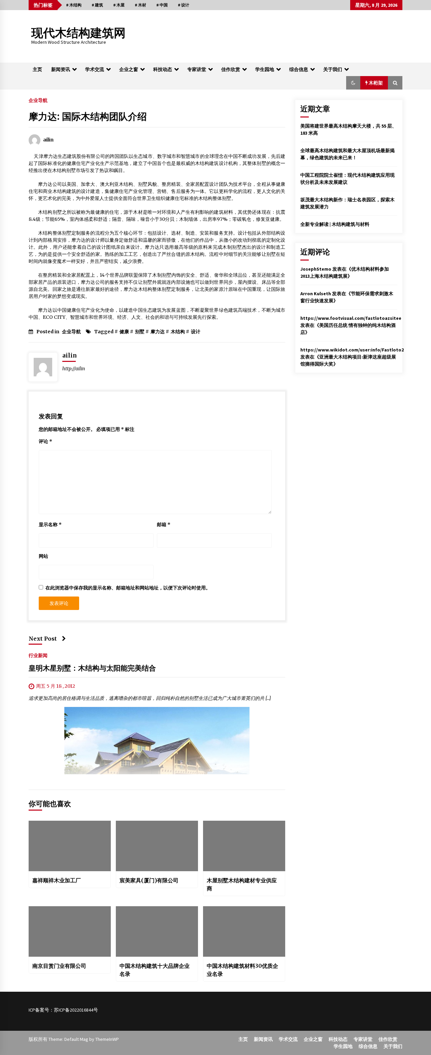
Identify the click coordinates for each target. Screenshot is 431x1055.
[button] (353, 83)
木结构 (178, 332)
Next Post (43, 638)
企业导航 (38, 100)
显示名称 (50, 524)
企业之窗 (128, 69)
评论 (45, 441)
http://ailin (73, 369)
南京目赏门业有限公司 (59, 965)
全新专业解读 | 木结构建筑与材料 (334, 224)
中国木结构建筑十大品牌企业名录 (155, 969)
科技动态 (162, 69)
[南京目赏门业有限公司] (70, 931)
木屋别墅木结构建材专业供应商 (242, 884)
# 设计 (183, 4)
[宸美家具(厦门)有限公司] (157, 846)
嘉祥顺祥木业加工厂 (56, 880)
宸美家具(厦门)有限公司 (149, 880)
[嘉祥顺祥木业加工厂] (70, 846)
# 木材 (140, 4)
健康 (124, 332)
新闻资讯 (60, 69)
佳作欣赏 (230, 69)
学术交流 (94, 69)
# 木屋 (119, 4)
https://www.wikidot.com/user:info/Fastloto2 (352, 350)
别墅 (139, 332)
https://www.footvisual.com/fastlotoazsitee (350, 318)
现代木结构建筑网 (78, 33)
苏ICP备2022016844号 (76, 1010)
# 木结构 (73, 4)
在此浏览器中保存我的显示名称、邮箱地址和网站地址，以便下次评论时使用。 (127, 588)
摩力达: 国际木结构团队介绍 (88, 116)
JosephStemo (315, 269)
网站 (43, 556)
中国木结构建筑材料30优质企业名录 (242, 969)
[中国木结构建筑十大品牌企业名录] (157, 931)
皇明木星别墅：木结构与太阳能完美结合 (92, 668)
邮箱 (163, 524)
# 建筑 (97, 4)
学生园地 (264, 69)
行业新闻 (38, 655)
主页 (37, 69)
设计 (195, 332)
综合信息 (298, 69)
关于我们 (332, 69)
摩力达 (158, 332)
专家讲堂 (196, 69)
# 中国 (162, 4)
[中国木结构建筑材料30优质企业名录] (244, 931)
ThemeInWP (107, 1039)
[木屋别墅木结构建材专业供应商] (244, 846)
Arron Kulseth (315, 294)
